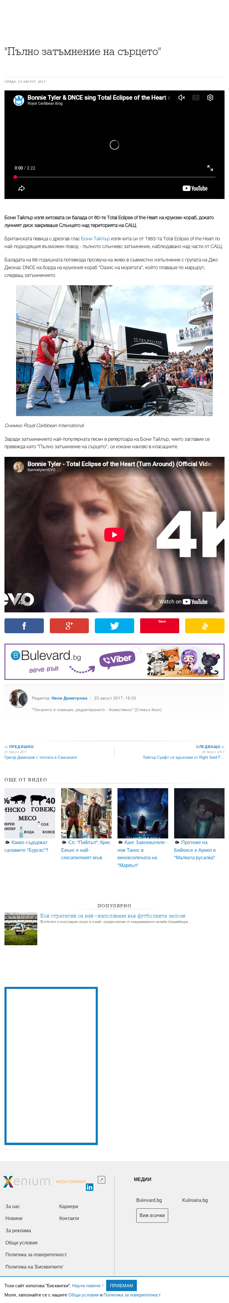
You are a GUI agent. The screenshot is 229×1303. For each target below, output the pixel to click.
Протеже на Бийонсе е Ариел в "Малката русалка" (195, 850)
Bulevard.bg (149, 1200)
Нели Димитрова (69, 698)
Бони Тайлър (95, 239)
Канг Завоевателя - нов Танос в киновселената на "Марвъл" (142, 853)
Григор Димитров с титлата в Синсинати (40, 757)
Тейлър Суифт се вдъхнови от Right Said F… (184, 757)
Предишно (19, 746)
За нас (12, 1206)
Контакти (69, 1218)
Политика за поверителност (132, 1294)
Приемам (121, 1285)
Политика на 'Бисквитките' (34, 1266)
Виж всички (152, 1215)
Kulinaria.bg (195, 1200)
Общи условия (83, 1294)
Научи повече (86, 1285)
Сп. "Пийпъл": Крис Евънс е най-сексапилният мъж (86, 850)
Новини (13, 1218)
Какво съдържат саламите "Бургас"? (26, 846)
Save (162, 621)
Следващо (210, 746)
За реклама (18, 1230)
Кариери (68, 1206)
